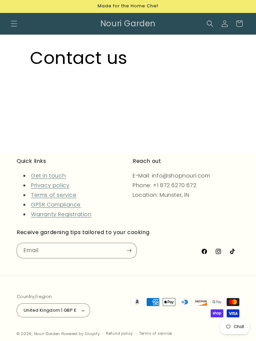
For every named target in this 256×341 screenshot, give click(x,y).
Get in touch (48, 175)
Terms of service (54, 195)
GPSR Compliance (56, 204)
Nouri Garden (47, 333)
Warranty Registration (61, 214)
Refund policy (119, 333)
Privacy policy (50, 185)
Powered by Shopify (80, 333)
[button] (14, 23)
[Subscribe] (129, 250)
